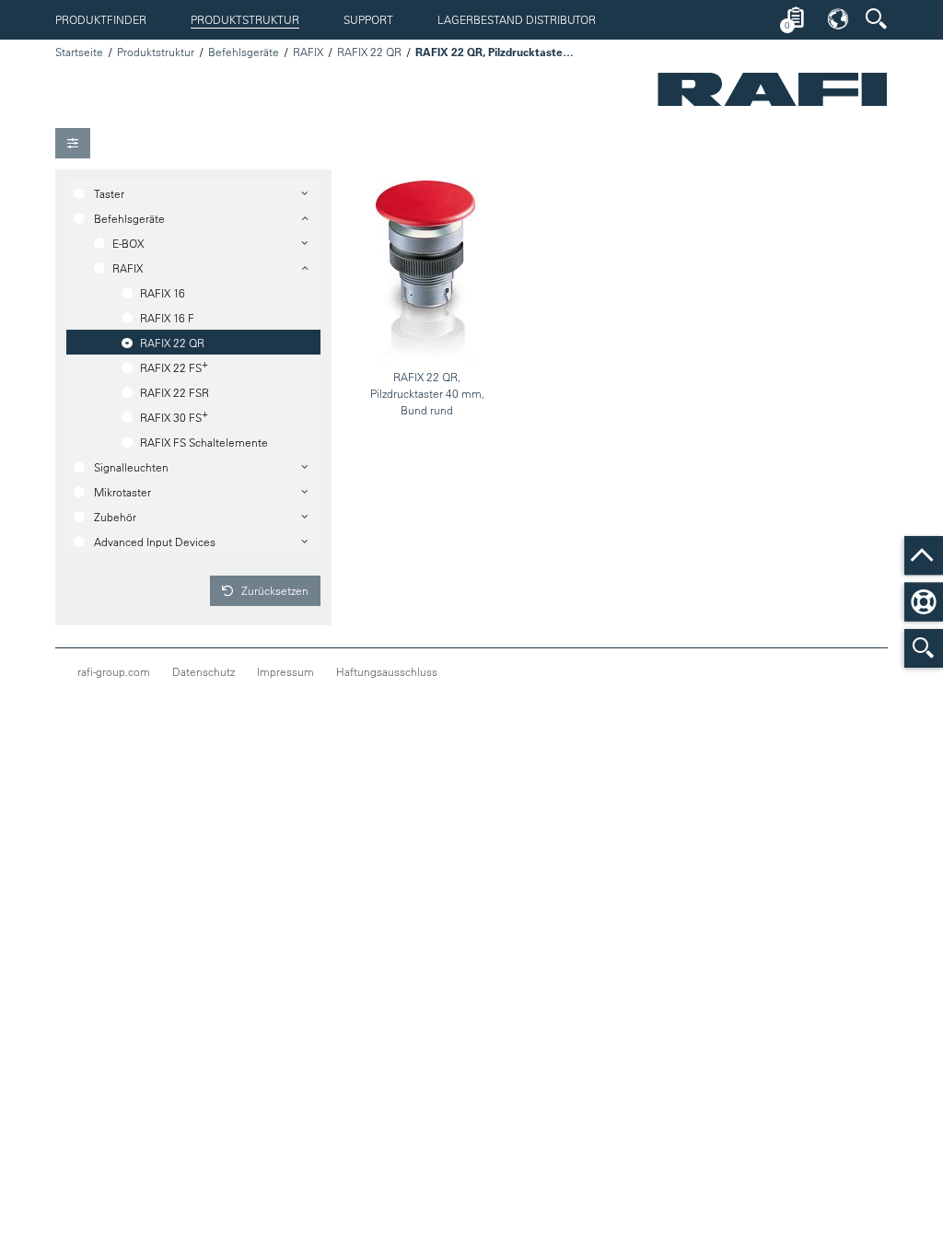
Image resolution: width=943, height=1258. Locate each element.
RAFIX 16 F (167, 317)
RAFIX (308, 51)
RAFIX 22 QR (369, 51)
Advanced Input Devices (154, 541)
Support (368, 19)
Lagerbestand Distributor (516, 19)
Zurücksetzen (274, 590)
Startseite (79, 51)
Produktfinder (100, 19)
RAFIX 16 (162, 292)
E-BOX (128, 243)
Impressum (285, 671)
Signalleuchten (131, 467)
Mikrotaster (122, 491)
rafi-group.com (113, 671)
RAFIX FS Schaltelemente (204, 442)
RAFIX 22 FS (174, 365)
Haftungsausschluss (386, 671)
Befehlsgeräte (243, 51)
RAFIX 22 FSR (174, 392)
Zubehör (115, 516)
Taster (109, 193)
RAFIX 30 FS (174, 415)
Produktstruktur (245, 19)
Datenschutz (203, 671)
